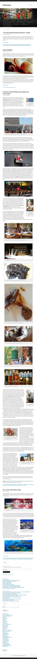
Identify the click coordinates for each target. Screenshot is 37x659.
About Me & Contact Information (7, 26)
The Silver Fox (5, 642)
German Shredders (8, 45)
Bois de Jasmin (5, 618)
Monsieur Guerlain (5, 626)
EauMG (4, 620)
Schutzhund (18, 45)
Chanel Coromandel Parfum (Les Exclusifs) (9, 581)
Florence (27, 558)
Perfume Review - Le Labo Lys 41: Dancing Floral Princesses (12, 598)
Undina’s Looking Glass (6, 644)
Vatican (25, 485)
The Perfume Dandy (6, 639)
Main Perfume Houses (6, 19)
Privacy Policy (5, 649)
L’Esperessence (5, 623)
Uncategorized (18, 44)
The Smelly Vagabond (6, 643)
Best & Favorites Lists (30, 21)
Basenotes (4, 617)
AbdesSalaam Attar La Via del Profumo (10, 484)
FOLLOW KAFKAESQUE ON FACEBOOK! (8, 574)
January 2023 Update (6, 579)
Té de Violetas (5, 635)
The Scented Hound (6, 641)
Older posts (5, 562)
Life (15, 44)
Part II (12, 481)
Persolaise (4, 629)
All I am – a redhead (6, 614)
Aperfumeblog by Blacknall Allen (8, 615)
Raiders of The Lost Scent (7, 631)
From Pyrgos (5, 622)
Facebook (26, 176)
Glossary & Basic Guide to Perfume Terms (9, 21)
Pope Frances (22, 485)
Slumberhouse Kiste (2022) (7, 582)
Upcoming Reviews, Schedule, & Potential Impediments (11, 580)
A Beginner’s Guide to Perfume (21, 21)
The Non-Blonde (5, 638)
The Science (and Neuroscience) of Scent (9, 588)
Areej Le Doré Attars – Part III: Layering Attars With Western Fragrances (13, 587)
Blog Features (25, 19)
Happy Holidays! (7, 50)
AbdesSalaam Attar (27, 484)
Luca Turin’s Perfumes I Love (7, 624)
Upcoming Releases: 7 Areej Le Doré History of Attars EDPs (12, 586)
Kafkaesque (7, 5)
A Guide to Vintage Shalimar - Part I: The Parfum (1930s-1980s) (12, 596)
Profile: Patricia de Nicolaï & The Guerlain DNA (10, 593)
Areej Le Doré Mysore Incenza (7, 583)
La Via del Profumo (9, 485)
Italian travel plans (30, 558)
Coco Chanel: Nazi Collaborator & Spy (8, 599)
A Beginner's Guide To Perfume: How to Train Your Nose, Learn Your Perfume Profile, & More (17, 591)
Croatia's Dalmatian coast (21, 558)
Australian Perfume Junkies (7, 616)
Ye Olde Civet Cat (5, 646)
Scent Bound (5, 632)
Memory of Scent (5, 625)
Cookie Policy (5, 650)
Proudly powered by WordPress (21, 655)
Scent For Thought (5, 633)
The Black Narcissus (6, 636)
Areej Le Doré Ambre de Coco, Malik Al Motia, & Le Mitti (11, 585)
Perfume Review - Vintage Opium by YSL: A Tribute (10, 595)
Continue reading (6, 42)
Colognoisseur (5, 619)
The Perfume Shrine (6, 640)
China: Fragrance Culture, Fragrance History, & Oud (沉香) (11, 592)
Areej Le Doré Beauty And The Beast (8, 584)
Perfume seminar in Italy (16, 485)
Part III (16, 481)
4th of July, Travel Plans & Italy (12, 490)
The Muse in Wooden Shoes (7, 637)
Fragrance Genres (19, 19)
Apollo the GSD (27, 44)
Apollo (23, 44)
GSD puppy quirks (14, 45)
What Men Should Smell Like (7, 645)
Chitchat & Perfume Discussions (9, 44)
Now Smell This (5, 628)
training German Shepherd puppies (25, 45)
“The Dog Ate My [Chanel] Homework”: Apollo (16, 33)
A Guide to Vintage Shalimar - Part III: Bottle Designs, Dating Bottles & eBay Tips (15, 594)
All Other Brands (13, 19)
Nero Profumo (5, 627)
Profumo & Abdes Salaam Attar (7, 630)
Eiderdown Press (5, 621)
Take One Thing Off (6, 634)
